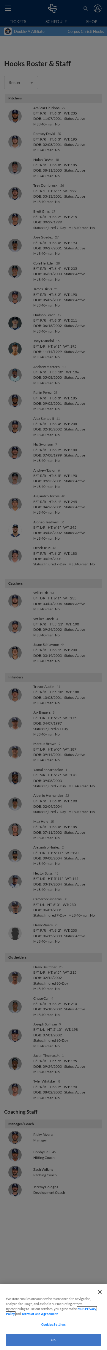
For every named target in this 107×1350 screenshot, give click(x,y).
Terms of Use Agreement (39, 1314)
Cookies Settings (53, 1324)
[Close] (99, 1292)
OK (53, 1340)
